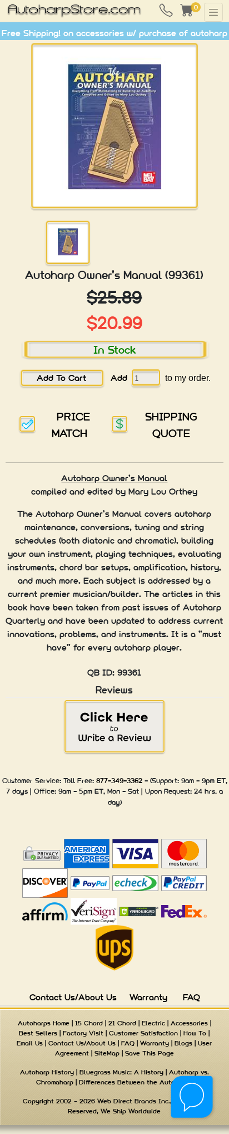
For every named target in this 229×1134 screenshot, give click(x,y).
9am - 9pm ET (203, 780)
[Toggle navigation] (213, 12)
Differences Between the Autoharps (135, 1082)
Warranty (148, 997)
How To (194, 1033)
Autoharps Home (43, 1023)
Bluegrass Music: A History (121, 1072)
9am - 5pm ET (80, 791)
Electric (153, 1023)
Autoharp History (47, 1072)
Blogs (183, 1043)
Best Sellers (38, 1033)
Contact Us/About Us (73, 997)
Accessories (189, 1023)
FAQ (191, 997)
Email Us (30, 1043)
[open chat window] (192, 1097)
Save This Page (149, 1053)
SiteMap (107, 1053)
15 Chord (89, 1023)
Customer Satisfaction (143, 1033)
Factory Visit (83, 1033)
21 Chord (122, 1023)
